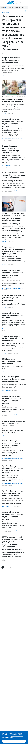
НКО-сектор (5, 241)
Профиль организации (13, 54)
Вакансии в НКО (6, 506)
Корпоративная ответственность (10, 371)
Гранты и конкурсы (6, 165)
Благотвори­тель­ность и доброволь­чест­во (12, 138)
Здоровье (4, 75)
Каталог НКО (5, 12)
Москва (16, 75)
